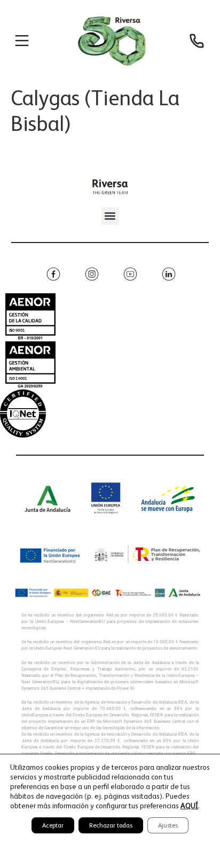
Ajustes (168, 825)
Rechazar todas (110, 825)
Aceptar (53, 825)
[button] (110, 216)
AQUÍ (189, 805)
